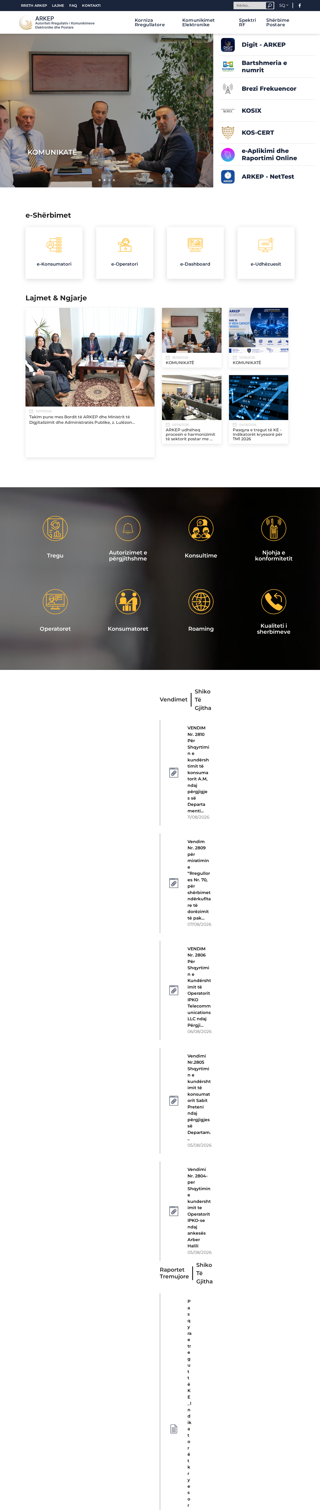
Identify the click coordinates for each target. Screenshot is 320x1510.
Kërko (270, 5)
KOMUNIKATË (52, 152)
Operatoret (55, 628)
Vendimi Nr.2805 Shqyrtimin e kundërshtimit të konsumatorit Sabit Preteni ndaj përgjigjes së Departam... (199, 1097)
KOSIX (252, 110)
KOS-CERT (258, 132)
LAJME (58, 5)
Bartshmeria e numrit (264, 66)
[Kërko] (270, 5)
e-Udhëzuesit (266, 264)
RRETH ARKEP (34, 5)
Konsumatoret (128, 628)
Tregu (55, 555)
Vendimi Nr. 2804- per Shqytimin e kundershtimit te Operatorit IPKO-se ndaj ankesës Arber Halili (199, 1207)
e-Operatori (124, 264)
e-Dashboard (195, 264)
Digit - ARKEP (264, 44)
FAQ (73, 5)
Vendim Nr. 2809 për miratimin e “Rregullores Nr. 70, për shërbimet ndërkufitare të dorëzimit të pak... (199, 880)
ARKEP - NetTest (268, 176)
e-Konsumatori (54, 264)
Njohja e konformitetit (273, 555)
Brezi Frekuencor (269, 88)
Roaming (201, 628)
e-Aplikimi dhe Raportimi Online (269, 154)
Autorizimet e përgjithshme (128, 555)
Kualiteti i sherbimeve (273, 628)
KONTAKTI (91, 5)
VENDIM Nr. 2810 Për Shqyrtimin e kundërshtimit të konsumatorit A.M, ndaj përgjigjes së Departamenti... (198, 769)
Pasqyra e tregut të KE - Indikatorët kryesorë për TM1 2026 (257, 434)
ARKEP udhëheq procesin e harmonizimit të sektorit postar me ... (190, 434)
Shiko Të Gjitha (203, 699)
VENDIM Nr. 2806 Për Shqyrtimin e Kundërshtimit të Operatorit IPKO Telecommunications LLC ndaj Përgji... (199, 987)
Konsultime (201, 555)
